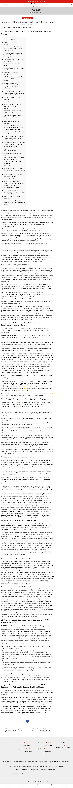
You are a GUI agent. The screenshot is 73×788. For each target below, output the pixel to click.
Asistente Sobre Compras (10, 179)
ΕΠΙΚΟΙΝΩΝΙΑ (66, 761)
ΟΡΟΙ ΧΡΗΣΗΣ (56, 761)
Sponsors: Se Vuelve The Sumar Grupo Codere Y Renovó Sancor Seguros (13, 106)
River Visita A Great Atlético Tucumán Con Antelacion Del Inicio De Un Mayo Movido (13, 192)
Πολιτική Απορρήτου (24, 766)
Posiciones (6, 165)
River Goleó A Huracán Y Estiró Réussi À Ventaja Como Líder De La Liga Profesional (13, 117)
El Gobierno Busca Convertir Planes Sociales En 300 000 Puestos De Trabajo (14, 78)
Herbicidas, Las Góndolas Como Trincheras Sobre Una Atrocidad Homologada (13, 55)
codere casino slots (39, 705)
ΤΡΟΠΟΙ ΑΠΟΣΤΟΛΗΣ (20, 761)
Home (31, 12)
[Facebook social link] (27, 721)
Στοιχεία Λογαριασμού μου (22, 769)
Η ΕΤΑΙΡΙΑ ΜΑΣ (7, 761)
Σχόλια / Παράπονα (35, 769)
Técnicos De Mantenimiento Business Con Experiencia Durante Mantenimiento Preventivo (13, 183)
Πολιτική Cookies (13, 766)
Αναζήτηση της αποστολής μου (49, 769)
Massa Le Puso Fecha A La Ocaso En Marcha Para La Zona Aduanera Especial (14, 170)
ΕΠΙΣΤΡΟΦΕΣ (45, 761)
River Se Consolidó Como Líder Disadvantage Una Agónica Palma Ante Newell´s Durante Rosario (13, 93)
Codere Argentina (38, 12)
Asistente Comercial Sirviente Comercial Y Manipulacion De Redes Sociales (14, 202)
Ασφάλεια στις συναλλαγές (37, 766)
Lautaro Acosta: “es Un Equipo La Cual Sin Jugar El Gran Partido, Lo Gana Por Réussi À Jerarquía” (13, 127)
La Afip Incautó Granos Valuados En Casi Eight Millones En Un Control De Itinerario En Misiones (14, 144)
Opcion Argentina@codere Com (13, 187)
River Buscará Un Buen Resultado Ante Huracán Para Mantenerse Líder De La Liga (13, 48)
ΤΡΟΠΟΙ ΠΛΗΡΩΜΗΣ (34, 761)
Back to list (27, 729)
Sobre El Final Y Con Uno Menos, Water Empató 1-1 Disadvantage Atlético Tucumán (13, 138)
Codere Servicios (8, 102)
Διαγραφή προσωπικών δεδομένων (54, 766)
